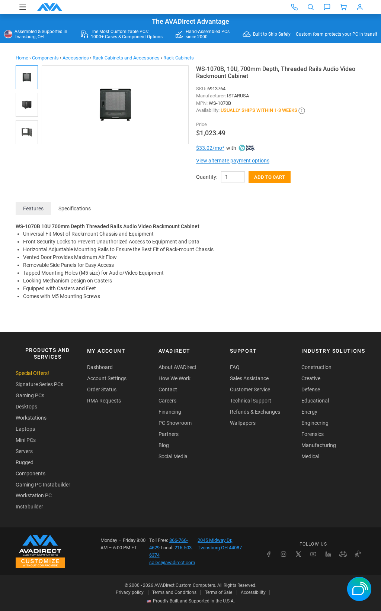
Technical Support (250, 401)
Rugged (24, 462)
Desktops (26, 407)
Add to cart (269, 177)
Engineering (315, 423)
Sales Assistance (249, 378)
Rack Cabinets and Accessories (126, 58)
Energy (309, 412)
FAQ (235, 367)
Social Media (173, 456)
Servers (24, 451)
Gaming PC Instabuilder (43, 485)
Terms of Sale (218, 592)
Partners (169, 434)
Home (22, 58)
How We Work (174, 378)
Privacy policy (130, 592)
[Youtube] (313, 554)
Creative (310, 378)
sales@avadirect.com (172, 562)
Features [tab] (33, 208)
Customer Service (250, 389)
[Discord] (343, 554)
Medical (310, 456)
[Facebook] (268, 554)
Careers (167, 401)
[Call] (294, 7)
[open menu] (23, 7)
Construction (316, 367)
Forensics (312, 434)
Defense (310, 389)
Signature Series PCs (39, 384)
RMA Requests (104, 401)
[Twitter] (298, 554)
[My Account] (359, 7)
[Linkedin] (328, 554)
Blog (164, 445)
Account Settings (107, 378)
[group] (115, 105)
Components (45, 58)
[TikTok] (357, 554)
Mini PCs (26, 440)
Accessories (76, 58)
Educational (315, 401)
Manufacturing (318, 445)
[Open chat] (327, 7)
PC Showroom (175, 423)
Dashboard (100, 367)
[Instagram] (283, 554)
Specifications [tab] (74, 208)
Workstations (31, 418)
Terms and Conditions (174, 592)
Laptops (25, 429)
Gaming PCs (30, 395)
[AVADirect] (49, 7)
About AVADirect (177, 367)
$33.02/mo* (210, 148)
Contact (168, 389)
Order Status (101, 389)
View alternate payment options (232, 161)
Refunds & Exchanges (255, 412)
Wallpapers (243, 423)
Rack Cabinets (178, 58)
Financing (170, 412)
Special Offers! (32, 373)
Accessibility (253, 592)
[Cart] (343, 7)
